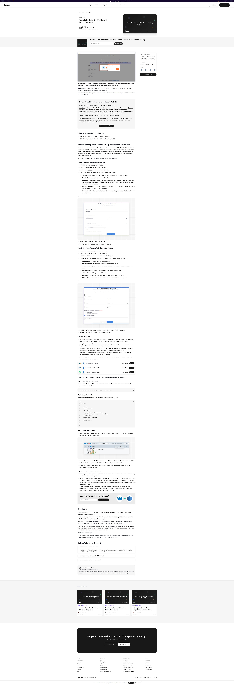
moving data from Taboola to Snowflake (94, 517)
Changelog (79, 669)
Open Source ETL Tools (128, 663)
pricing (85, 537)
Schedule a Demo (224, 4)
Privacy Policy (148, 665)
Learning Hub (103, 661)
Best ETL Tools (126, 661)
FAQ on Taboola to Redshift (147, 64)
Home (80, 12)
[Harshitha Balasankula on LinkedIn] (93, 27)
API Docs (102, 663)
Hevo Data (82, 108)
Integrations (79, 665)
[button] (106, 549)
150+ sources (104, 526)
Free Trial (79, 661)
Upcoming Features (81, 667)
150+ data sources (124, 149)
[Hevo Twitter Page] (156, 677)
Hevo (79, 147)
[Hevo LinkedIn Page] (154, 677)
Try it (131, 363)
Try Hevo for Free (148, 74)
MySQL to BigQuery (127, 665)
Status (78, 671)
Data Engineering (103, 667)
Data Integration (82, 605)
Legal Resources (149, 669)
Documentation (103, 665)
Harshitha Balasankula (87, 27)
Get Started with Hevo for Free (106, 125)
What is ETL (126, 660)
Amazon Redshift (92, 255)
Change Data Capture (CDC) (106, 671)
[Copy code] (133, 390)
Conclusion (143, 62)
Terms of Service (149, 667)
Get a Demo (125, 363)
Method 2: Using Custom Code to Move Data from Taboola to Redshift (99, 115)
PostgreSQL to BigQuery (128, 667)
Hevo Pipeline (80, 660)
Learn (83, 12)
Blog (101, 660)
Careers (147, 661)
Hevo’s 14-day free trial (85, 535)
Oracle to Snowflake (128, 669)
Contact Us (148, 660)
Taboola (130, 108)
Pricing (78, 663)
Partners (147, 663)
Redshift (82, 109)
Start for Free (213, 5)
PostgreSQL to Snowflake (129, 671)
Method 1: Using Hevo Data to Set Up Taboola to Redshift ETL (96, 105)
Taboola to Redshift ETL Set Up (148, 56)
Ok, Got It (131, 682)
